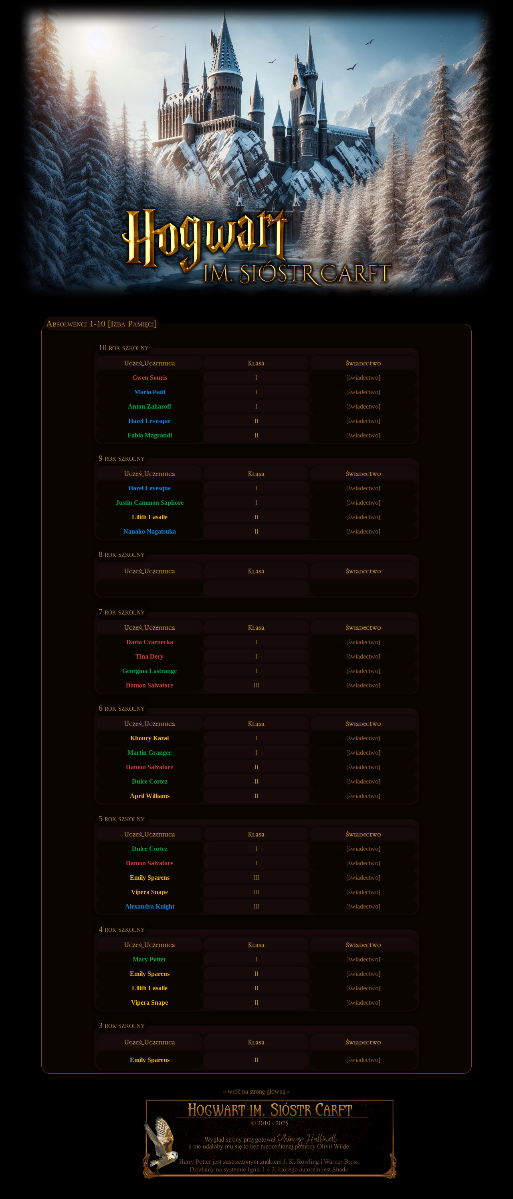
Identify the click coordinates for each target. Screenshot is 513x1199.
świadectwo (363, 377)
